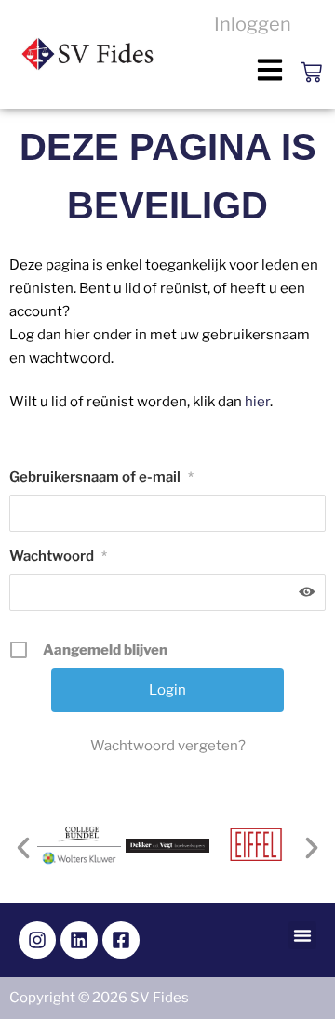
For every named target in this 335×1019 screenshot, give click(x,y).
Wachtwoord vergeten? (168, 745)
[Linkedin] (79, 940)
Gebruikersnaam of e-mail (101, 477)
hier (257, 401)
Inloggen (252, 24)
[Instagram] (37, 940)
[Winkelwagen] (311, 46)
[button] (270, 69)
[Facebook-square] (121, 940)
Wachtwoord (58, 556)
